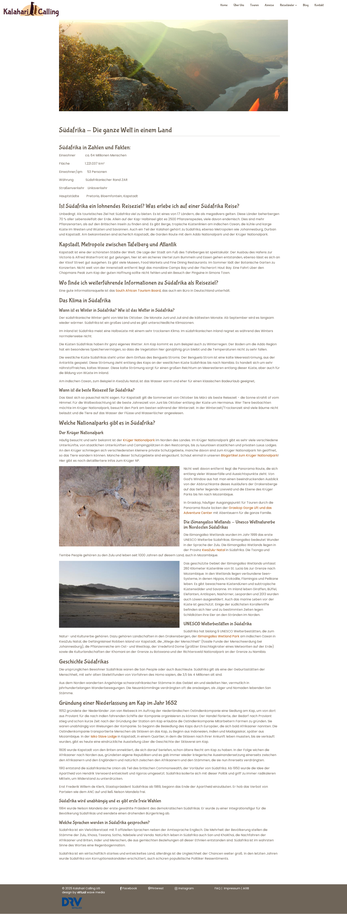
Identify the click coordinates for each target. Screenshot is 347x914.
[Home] (33, 10)
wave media (91, 892)
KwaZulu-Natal (213, 550)
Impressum (232, 888)
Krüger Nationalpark (139, 440)
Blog (305, 5)
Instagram (186, 888)
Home (224, 5)
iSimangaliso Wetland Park (218, 636)
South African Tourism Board (138, 290)
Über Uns (239, 5)
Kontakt (319, 5)
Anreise (269, 5)
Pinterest (157, 888)
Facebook (129, 888)
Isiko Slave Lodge (104, 736)
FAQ (217, 888)
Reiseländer (287, 5)
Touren (254, 5)
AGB (246, 888)
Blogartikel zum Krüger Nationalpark (249, 455)
